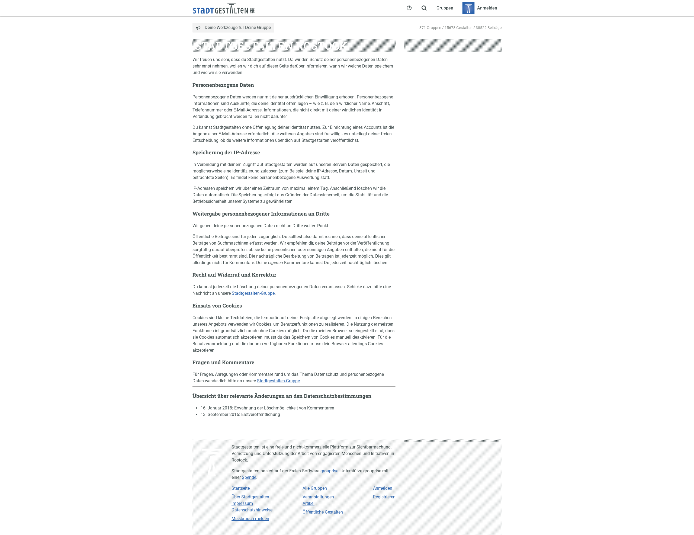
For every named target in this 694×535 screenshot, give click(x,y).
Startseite (241, 488)
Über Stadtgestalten (250, 496)
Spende (249, 477)
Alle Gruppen (315, 488)
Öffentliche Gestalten (323, 512)
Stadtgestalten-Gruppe (253, 293)
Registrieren (384, 496)
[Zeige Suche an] (424, 8)
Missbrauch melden (250, 518)
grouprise (329, 470)
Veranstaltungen (318, 496)
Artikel (308, 503)
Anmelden (382, 488)
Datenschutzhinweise (252, 509)
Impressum (242, 503)
